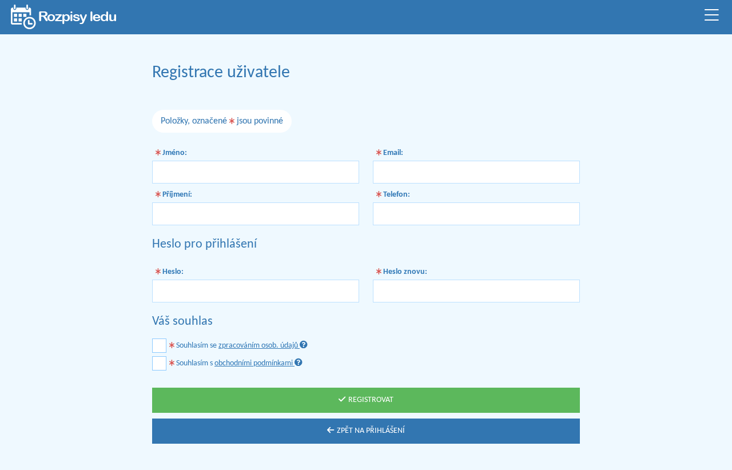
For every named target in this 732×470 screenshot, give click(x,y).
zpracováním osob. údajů (259, 345)
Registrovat (370, 400)
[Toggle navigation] (711, 17)
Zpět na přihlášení (371, 431)
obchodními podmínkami (254, 363)
